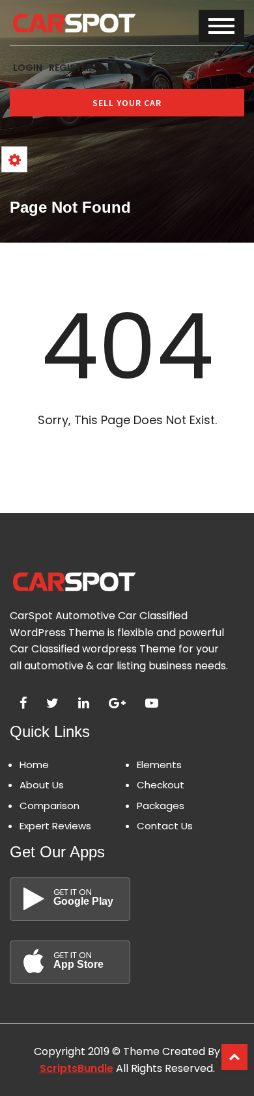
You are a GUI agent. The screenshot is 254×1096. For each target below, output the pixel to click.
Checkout (160, 785)
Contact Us (165, 826)
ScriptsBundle (76, 1068)
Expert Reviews (55, 826)
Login (27, 67)
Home (34, 764)
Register (70, 67)
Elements (159, 764)
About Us (42, 785)
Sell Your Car (127, 103)
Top (234, 1057)
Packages (160, 805)
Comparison (49, 805)
